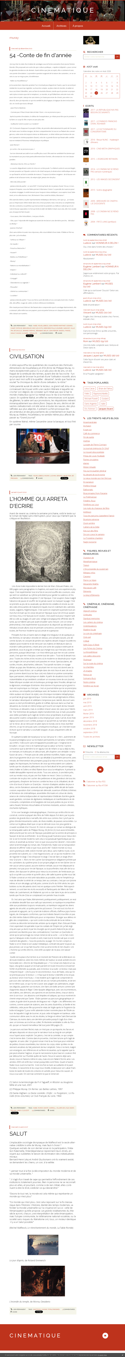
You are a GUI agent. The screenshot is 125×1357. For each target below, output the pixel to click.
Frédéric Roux (89, 500)
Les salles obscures (91, 656)
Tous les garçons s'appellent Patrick (98, 515)
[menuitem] (46, 25)
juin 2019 (87, 698)
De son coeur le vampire (93, 534)
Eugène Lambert (92, 266)
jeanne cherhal (28, 330)
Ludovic (87, 243)
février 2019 (88, 713)
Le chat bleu (88, 667)
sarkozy (66, 328)
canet (13, 328)
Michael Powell (91, 398)
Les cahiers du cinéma (93, 622)
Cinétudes (87, 614)
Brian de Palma (105, 388)
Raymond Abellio (100, 393)
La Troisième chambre (93, 538)
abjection (67, 476)
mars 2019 (88, 710)
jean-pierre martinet (57, 325)
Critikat (86, 641)
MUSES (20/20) (104, 301)
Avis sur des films (90, 530)
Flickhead (87, 659)
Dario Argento (90, 403)
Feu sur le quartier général (94, 471)
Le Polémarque (90, 497)
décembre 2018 (90, 721)
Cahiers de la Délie (91, 527)
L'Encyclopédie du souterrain (95, 569)
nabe (35, 325)
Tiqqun (86, 565)
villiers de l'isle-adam (65, 1108)
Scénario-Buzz (89, 678)
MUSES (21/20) (103, 254)
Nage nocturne (89, 542)
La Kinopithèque (90, 652)
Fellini (86, 393)
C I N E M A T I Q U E (62, 10)
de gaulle (18, 330)
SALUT (18, 1134)
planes (86, 463)
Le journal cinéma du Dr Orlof (96, 448)
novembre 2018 (90, 725)
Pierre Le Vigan (89, 580)
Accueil (46, 25)
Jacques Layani (91, 355)
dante (46, 1108)
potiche (19, 328)
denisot (59, 476)
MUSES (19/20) (103, 327)
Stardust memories (91, 618)
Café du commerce (91, 433)
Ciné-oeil (87, 637)
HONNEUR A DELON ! (107, 243)
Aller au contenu (8, 2)
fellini (13, 1110)
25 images (87, 671)
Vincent (87, 312)
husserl (25, 333)
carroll (52, 1108)
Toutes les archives (91, 736)
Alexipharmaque (90, 561)
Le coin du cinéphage (92, 633)
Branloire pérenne (91, 519)
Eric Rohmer (89, 408)
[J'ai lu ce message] (123, 1355)
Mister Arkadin (89, 467)
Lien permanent (19, 325)
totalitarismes (54, 1309)
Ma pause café (89, 587)
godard (69, 325)
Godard (105, 398)
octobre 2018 (89, 728)
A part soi (87, 429)
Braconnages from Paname (95, 493)
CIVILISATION (27, 356)
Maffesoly (37, 1309)
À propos (78, 25)
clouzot (25, 1110)
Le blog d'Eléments (91, 595)
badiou (61, 330)
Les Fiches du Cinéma (92, 648)
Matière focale (89, 629)
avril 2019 (87, 706)
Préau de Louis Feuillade (94, 456)
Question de (88, 557)
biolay (46, 330)
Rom (85, 341)
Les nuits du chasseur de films (96, 508)
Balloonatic (88, 489)
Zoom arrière (89, 523)
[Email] (100, 769)
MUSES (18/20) (111, 355)
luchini (53, 476)
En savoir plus (102, 1355)
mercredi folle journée (53, 328)
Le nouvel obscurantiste (93, 452)
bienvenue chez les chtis (33, 328)
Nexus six (87, 674)
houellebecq (43, 325)
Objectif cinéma (90, 611)
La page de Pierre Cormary (95, 444)
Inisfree (86, 441)
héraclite (33, 333)
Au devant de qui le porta (94, 474)
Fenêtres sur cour (91, 504)
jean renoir (53, 330)
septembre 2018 (90, 732)
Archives (61, 25)
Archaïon (87, 426)
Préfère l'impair (89, 485)
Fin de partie (88, 437)
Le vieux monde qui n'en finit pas (97, 478)
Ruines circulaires (90, 459)
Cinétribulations (90, 626)
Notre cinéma (89, 682)
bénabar (39, 330)
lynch (19, 1110)
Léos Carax (89, 388)
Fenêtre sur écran (91, 685)
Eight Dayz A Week (91, 644)
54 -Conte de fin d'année (41, 55)
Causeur (87, 576)
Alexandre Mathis (91, 584)
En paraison (88, 482)
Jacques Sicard (106, 408)
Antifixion (87, 512)
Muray (44, 1309)
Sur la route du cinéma (93, 663)
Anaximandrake (90, 422)
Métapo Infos (89, 572)
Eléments (87, 591)
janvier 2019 (88, 717)
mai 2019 (87, 702)
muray (18, 333)
